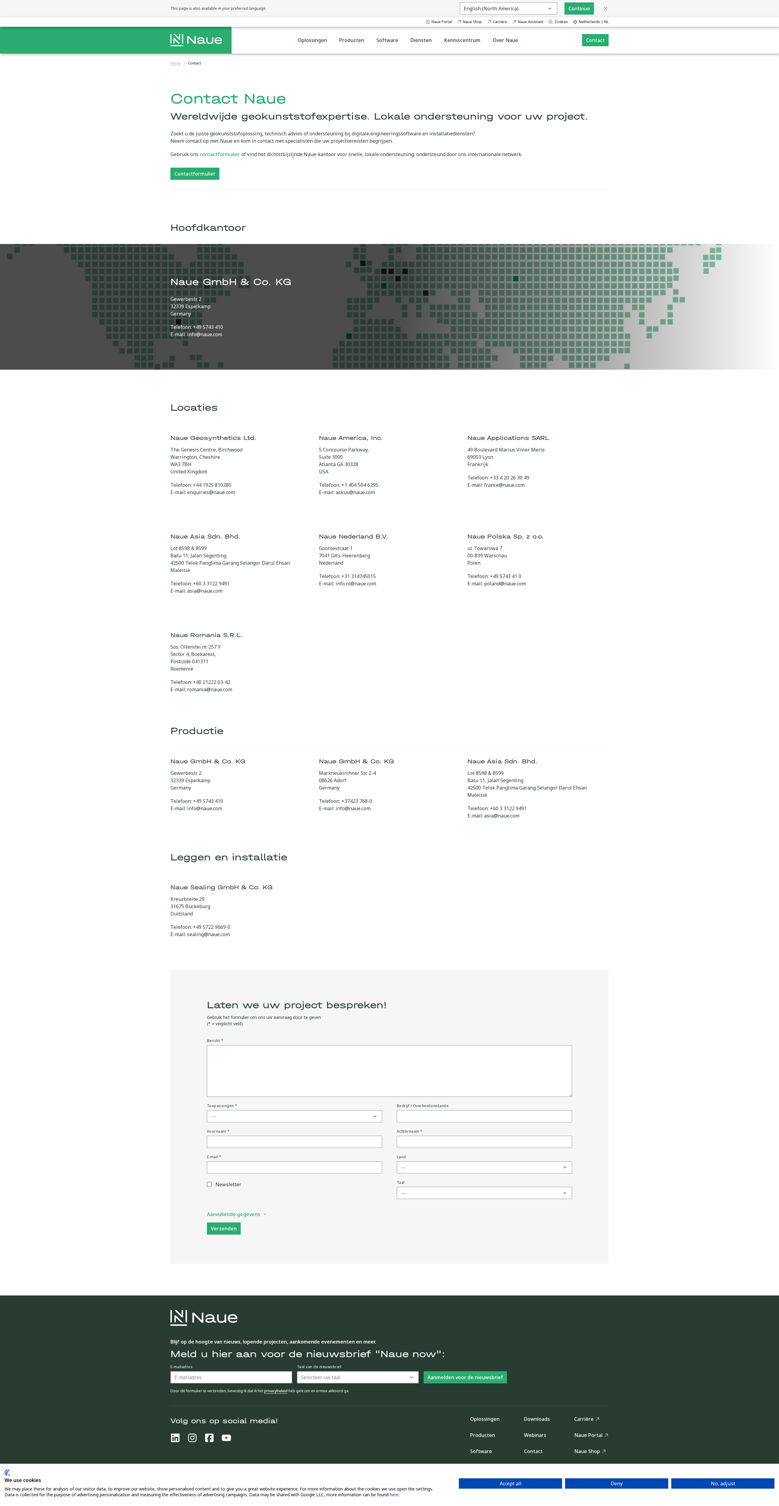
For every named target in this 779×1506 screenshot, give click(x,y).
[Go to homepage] (196, 40)
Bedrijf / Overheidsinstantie (423, 1106)
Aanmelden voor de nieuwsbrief (465, 1377)
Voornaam (218, 1131)
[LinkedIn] (175, 1438)
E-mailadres (181, 1367)
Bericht (215, 1041)
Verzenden (224, 1228)
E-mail (214, 1157)
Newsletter (228, 1184)
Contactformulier (194, 173)
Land (401, 1157)
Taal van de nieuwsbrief (319, 1367)
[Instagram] (192, 1438)
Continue (579, 8)
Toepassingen (222, 1106)
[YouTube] (226, 1438)
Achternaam (410, 1131)
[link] (194, 63)
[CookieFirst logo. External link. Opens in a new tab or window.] (7, 1472)
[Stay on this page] (605, 8)
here (394, 1494)
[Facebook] (209, 1438)
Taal (401, 1182)
